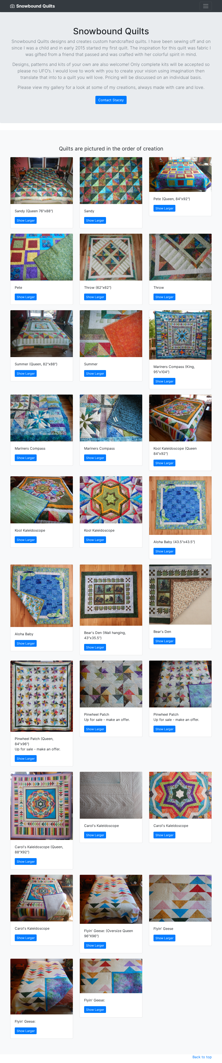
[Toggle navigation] (206, 6)
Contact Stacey (111, 100)
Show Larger (26, 220)
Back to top (202, 1057)
